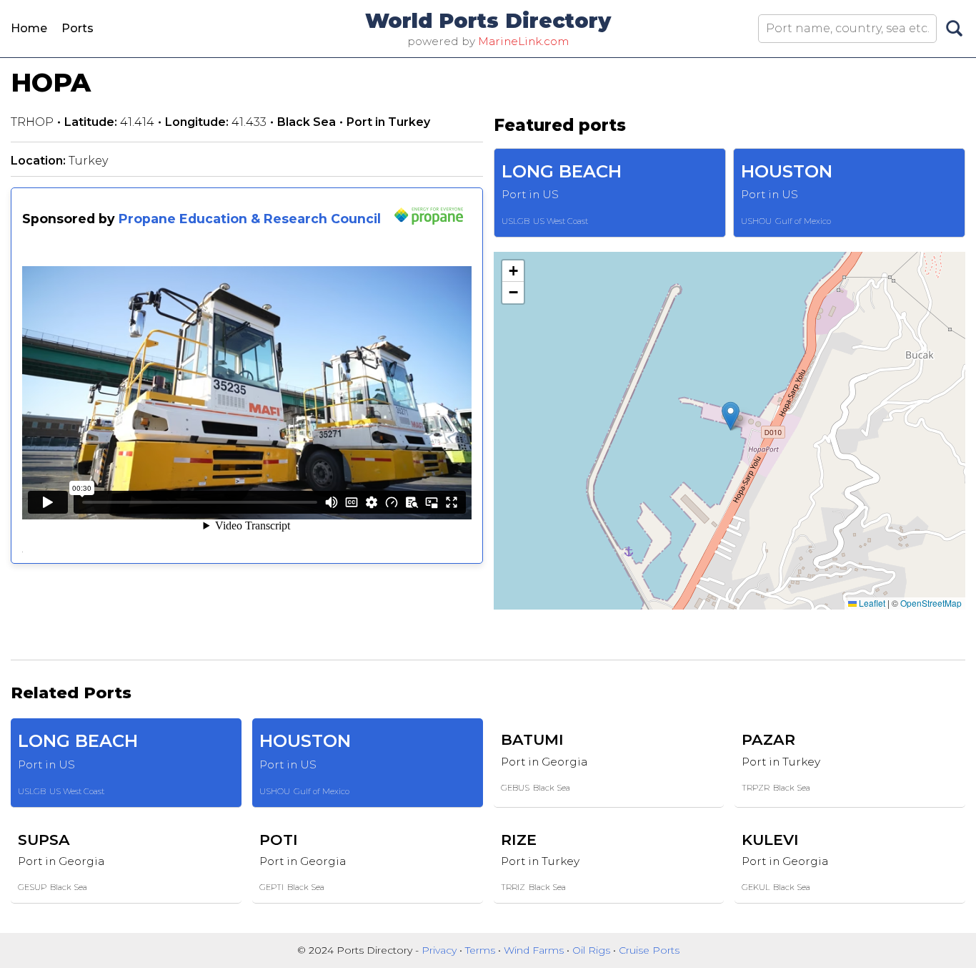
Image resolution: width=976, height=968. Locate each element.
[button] (731, 416)
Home (29, 28)
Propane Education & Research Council (250, 218)
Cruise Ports (649, 950)
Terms (481, 950)
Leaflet (871, 603)
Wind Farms (535, 950)
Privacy (440, 950)
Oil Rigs (592, 950)
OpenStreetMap (931, 603)
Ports (77, 28)
